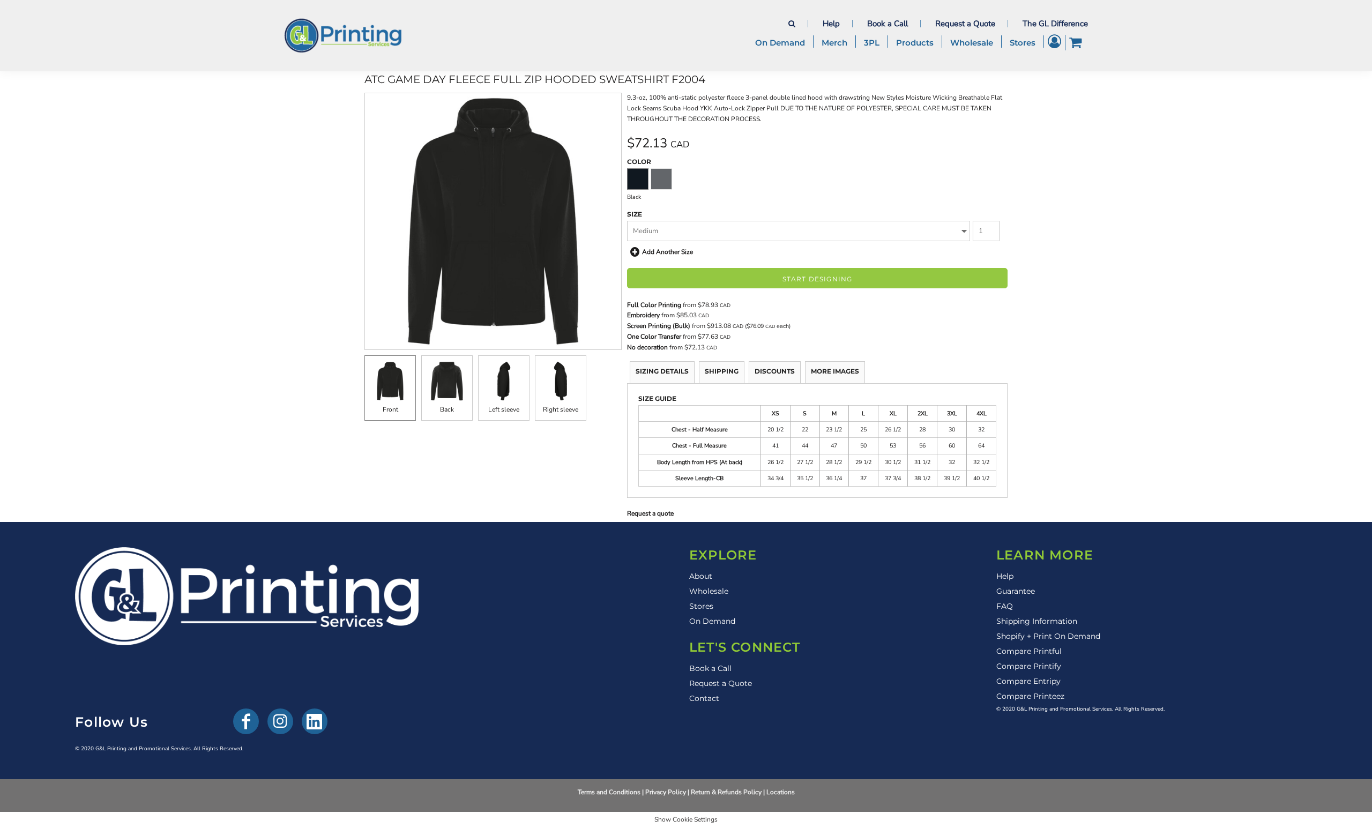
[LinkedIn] (314, 721)
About (700, 576)
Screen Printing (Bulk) (658, 326)
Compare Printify (1028, 666)
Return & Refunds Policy (726, 792)
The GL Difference (1055, 23)
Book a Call (887, 23)
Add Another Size (667, 252)
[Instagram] (280, 721)
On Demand (712, 621)
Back (447, 409)
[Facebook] (246, 721)
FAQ (1004, 606)
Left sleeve (503, 409)
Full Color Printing (654, 305)
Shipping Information (1036, 621)
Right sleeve (560, 409)
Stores (701, 606)
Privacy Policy (665, 792)
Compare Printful (1029, 651)
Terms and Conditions (609, 792)
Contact (704, 698)
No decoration (647, 347)
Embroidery (643, 315)
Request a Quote (965, 23)
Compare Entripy (1028, 681)
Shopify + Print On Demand (1048, 636)
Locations (780, 792)
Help (831, 23)
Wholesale (708, 591)
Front (390, 409)
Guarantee (1015, 591)
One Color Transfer (654, 336)
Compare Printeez (1030, 696)
